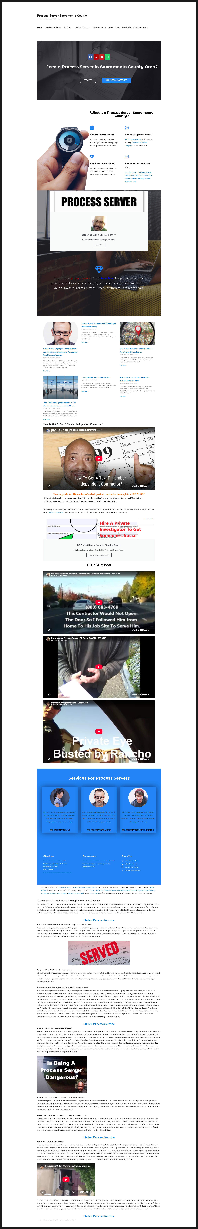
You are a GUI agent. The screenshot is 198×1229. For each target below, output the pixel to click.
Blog (117, 27)
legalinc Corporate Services (88, 887)
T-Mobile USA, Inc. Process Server (95, 377)
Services (67, 27)
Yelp (134, 181)
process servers (95, 893)
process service (80, 278)
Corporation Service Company (68, 887)
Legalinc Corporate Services (50, 893)
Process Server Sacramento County (62, 15)
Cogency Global (135, 139)
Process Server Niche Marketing (138, 830)
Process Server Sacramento (52, 861)
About (111, 27)
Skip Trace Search (99, 27)
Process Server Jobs (60, 830)
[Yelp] (96, 57)
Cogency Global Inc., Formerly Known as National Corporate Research (113, 890)
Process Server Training (99, 830)
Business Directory (82, 27)
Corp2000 (64, 893)
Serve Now (99, 245)
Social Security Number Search (99, 555)
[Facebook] (90, 57)
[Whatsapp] (107, 57)
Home (39, 27)
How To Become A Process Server (135, 27)
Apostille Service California (135, 172)
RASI (127, 139)
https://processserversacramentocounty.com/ (57, 872)
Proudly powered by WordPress (67, 1220)
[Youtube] (101, 57)
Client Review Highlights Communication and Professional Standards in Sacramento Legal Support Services (60, 351)
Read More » (46, 371)
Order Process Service (53, 27)
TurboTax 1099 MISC (56, 512)
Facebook (128, 181)
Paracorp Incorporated (75, 893)
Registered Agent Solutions (146, 890)
